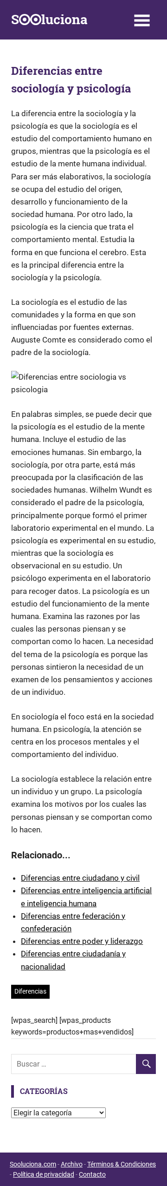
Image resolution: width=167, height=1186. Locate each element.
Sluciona (49, 19)
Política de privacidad (43, 1174)
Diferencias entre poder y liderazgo (82, 941)
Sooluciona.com (33, 1164)
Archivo (72, 1164)
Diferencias (30, 991)
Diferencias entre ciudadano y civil (80, 878)
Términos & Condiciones (121, 1164)
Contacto (92, 1174)
